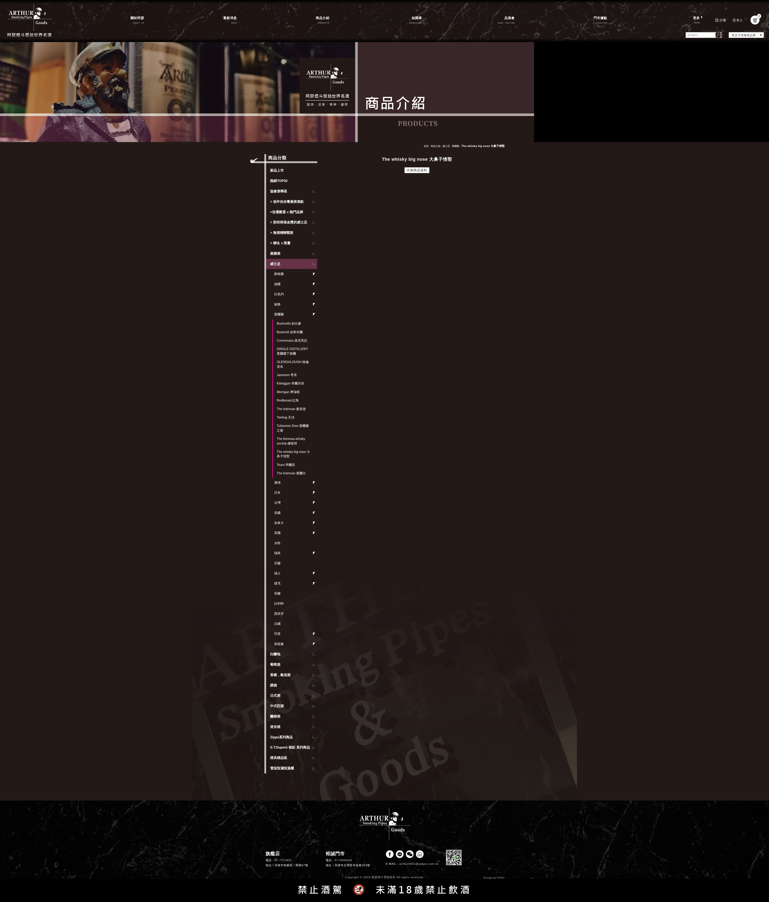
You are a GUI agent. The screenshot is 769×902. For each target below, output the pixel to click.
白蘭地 (275, 654)
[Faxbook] (390, 854)
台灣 (277, 502)
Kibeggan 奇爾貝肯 (290, 383)
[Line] (400, 854)
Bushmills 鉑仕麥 (289, 323)
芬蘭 (277, 563)
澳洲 (277, 482)
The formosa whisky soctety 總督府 (291, 441)
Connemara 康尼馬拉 (292, 340)
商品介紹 (435, 146)
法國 (277, 623)
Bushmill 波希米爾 (290, 332)
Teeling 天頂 (285, 417)
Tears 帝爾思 (286, 465)
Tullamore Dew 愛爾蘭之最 (293, 428)
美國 (277, 513)
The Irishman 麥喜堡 (291, 409)
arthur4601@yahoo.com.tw (418, 863)
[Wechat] (410, 854)
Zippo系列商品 (281, 737)
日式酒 (275, 695)
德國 (277, 284)
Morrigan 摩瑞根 (288, 392)
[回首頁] (30, 20)
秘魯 (277, 304)
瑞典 (277, 553)
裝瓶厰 (279, 644)
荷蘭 (277, 593)
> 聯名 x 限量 (280, 243)
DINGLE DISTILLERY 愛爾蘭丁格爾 (292, 351)
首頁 (426, 146)
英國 (277, 533)
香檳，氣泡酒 (280, 675)
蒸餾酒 (275, 253)
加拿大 (279, 523)
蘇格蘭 (279, 274)
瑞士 (277, 573)
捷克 (277, 583)
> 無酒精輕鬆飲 (282, 233)
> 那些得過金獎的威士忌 (288, 222)
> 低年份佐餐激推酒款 (287, 202)
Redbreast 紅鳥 (288, 400)
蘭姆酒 (275, 716)
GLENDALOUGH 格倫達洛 (293, 364)
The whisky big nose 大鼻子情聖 (293, 454)
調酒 (273, 685)
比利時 (279, 603)
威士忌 (275, 264)
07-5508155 (343, 860)
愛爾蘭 (279, 314)
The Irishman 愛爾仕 (291, 473)
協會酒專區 (278, 191)
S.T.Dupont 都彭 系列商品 (290, 747)
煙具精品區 (278, 758)
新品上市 (277, 170)
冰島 (277, 543)
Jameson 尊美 (287, 375)
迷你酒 (275, 727)
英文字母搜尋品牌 (744, 35)
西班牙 (279, 613)
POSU (501, 877)
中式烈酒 (277, 706)
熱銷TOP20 (278, 181)
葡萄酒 (275, 664)
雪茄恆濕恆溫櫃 (282, 768)
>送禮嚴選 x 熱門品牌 (286, 212)
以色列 (279, 294)
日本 (277, 492)
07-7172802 (283, 860)
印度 (277, 633)
